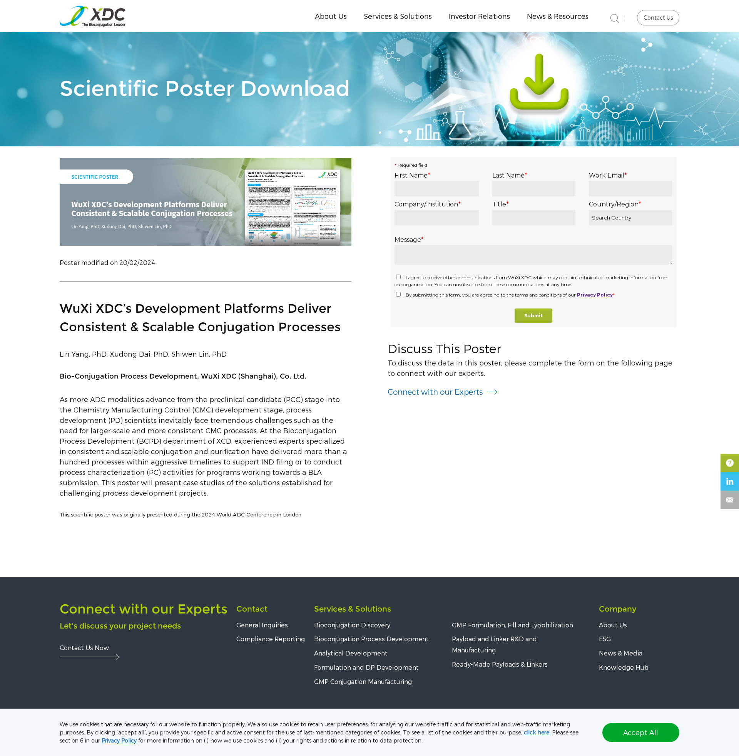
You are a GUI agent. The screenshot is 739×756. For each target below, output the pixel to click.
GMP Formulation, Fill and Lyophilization (512, 625)
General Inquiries (262, 625)
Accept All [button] (640, 732)
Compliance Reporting (270, 638)
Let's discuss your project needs (120, 625)
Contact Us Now (84, 647)
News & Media (620, 653)
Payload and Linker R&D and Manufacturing (494, 644)
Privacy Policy (120, 740)
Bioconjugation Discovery (352, 625)
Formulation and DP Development (366, 667)
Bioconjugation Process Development (371, 638)
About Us (331, 16)
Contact (252, 609)
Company (617, 609)
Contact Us (658, 17)
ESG (605, 638)
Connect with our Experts (435, 391)
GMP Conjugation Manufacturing (363, 681)
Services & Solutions (352, 609)
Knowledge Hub (624, 667)
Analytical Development (351, 653)
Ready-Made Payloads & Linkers (500, 664)
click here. (537, 732)
